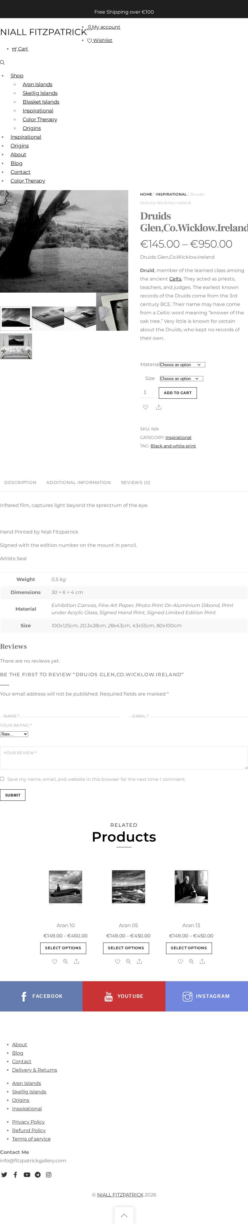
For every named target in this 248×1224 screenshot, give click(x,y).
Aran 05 (128, 925)
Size (150, 378)
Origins (32, 128)
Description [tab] (20, 482)
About (18, 154)
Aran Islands (37, 84)
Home (146, 194)
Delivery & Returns (34, 1070)
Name (11, 716)
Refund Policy (29, 1130)
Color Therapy (40, 119)
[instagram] (49, 1174)
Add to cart (178, 393)
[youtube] (26, 1174)
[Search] (2, 62)
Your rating (16, 725)
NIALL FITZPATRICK (120, 1195)
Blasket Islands (41, 102)
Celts (175, 279)
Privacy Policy (28, 1122)
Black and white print (173, 446)
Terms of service (31, 1139)
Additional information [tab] (78, 482)
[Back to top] (124, 1215)
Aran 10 (66, 925)
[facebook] (15, 1174)
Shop (17, 76)
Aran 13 (191, 925)
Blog (17, 163)
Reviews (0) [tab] (136, 482)
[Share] (158, 407)
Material (150, 364)
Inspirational (38, 111)
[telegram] (38, 1174)
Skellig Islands (40, 93)
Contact (21, 172)
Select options (63, 948)
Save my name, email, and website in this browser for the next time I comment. (96, 779)
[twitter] (4, 1174)
